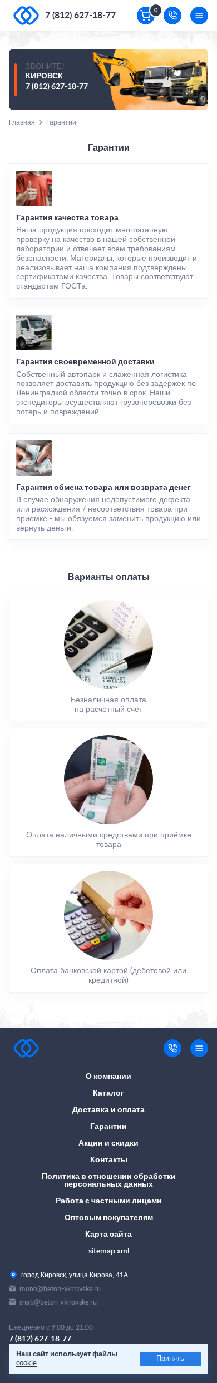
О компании (108, 1076)
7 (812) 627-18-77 (80, 15)
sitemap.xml (108, 1251)
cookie (26, 1363)
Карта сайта (108, 1234)
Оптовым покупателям (109, 1218)
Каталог (108, 1093)
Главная (22, 122)
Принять (170, 1358)
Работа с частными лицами (109, 1201)
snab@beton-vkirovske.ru (58, 1302)
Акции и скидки (108, 1143)
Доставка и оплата (108, 1110)
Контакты (108, 1160)
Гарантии (108, 1127)
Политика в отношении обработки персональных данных (109, 1180)
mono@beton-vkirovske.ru (60, 1289)
